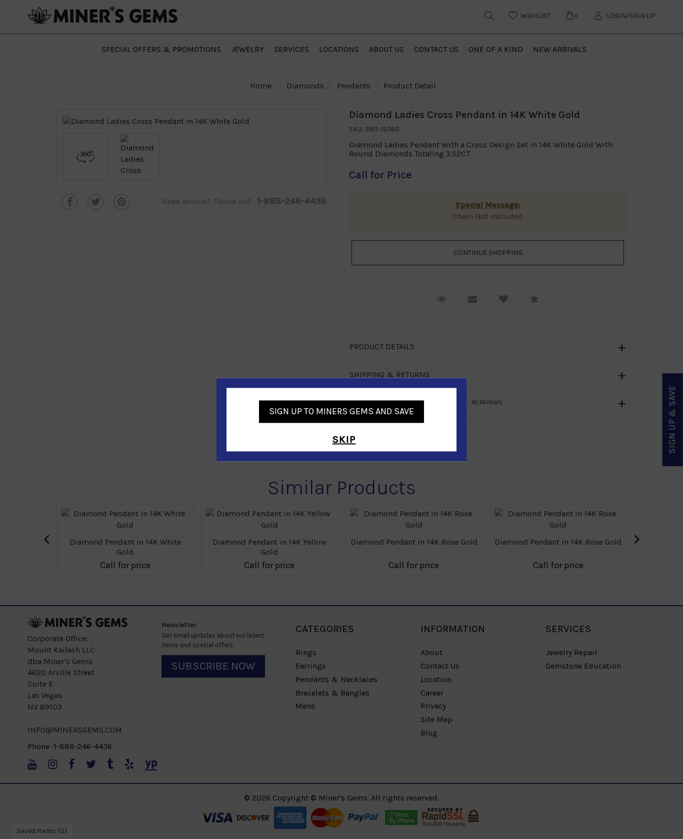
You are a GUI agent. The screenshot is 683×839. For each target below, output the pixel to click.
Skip (344, 440)
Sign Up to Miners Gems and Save (341, 411)
